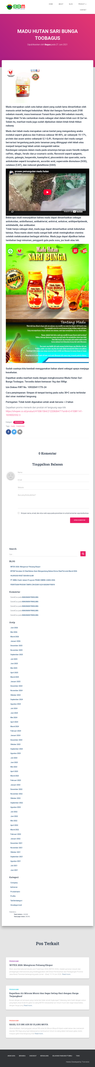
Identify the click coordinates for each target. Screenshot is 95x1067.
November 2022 (16, 794)
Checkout (32, 1056)
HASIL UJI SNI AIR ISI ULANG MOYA (28, 1024)
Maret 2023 (14, 776)
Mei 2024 (13, 717)
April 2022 (14, 825)
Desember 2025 (16, 646)
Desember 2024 (16, 686)
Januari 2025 (15, 681)
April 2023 (14, 771)
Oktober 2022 (15, 798)
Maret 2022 (14, 830)
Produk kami (19, 422)
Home (51, 4)
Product (81, 4)
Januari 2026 (15, 641)
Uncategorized (16, 905)
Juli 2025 (13, 659)
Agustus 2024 (15, 704)
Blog (71, 4)
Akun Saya (11, 1056)
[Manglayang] (15, 7)
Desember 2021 (16, 843)
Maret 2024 (14, 726)
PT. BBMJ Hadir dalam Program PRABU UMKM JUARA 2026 (32, 580)
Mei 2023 (13, 767)
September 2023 (16, 749)
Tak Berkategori (16, 901)
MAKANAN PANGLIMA (30, 597)
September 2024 (16, 699)
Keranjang (44, 1056)
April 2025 (14, 673)
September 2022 (16, 803)
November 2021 (16, 848)
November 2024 (16, 690)
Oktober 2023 (15, 744)
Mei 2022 (13, 821)
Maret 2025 (14, 677)
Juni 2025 (14, 663)
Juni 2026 (14, 628)
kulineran (13, 887)
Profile (13, 896)
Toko (78, 1056)
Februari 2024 (15, 731)
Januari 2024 (15, 735)
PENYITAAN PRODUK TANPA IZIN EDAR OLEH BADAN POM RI (32, 585)
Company (14, 883)
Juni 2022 (14, 816)
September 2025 (16, 654)
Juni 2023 (14, 762)
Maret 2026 (14, 637)
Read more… (66, 974)
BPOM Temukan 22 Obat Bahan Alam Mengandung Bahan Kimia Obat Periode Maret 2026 (43, 571)
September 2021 (16, 857)
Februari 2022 (15, 834)
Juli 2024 (13, 708)
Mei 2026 (13, 632)
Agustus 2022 (15, 807)
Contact (83, 10)
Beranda (22, 1056)
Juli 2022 (13, 812)
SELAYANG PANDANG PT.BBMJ (62, 1056)
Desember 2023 (16, 740)
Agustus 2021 (15, 861)
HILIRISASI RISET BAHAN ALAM (22, 576)
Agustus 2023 (15, 753)
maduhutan (20, 426)
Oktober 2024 (15, 695)
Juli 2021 (13, 866)
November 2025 (16, 650)
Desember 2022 (16, 789)
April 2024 (14, 722)
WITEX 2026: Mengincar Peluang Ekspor (25, 567)
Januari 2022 (15, 839)
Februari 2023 (15, 780)
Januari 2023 (15, 785)
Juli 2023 (13, 758)
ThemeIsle (85, 1062)
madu (13, 426)
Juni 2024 (14, 713)
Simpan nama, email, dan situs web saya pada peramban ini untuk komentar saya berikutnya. (55, 513)
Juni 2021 (14, 870)
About (61, 4)
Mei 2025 (13, 668)
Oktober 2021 (15, 852)
